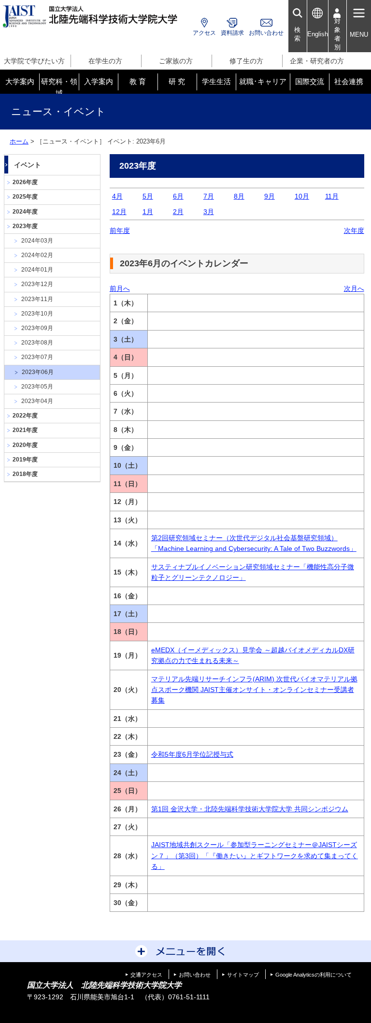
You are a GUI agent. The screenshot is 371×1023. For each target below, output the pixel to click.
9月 (269, 196)
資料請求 (232, 32)
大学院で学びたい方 (34, 61)
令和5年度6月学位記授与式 (192, 754)
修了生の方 (246, 61)
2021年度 (25, 430)
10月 (302, 196)
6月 (178, 196)
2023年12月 (37, 284)
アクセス (204, 32)
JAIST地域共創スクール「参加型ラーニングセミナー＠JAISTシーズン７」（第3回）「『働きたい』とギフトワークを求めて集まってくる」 (254, 855)
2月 (178, 212)
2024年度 (25, 211)
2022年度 (25, 415)
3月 (208, 212)
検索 (297, 34)
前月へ (120, 288)
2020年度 (25, 445)
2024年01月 (37, 269)
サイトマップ (243, 975)
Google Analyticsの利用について (313, 975)
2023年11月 (37, 299)
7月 (208, 196)
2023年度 (25, 226)
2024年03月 (37, 240)
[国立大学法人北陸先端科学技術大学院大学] (91, 16)
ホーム (19, 141)
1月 (148, 212)
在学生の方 (105, 61)
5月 (148, 196)
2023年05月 (37, 386)
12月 (119, 212)
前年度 (120, 230)
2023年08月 (37, 342)
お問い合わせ (266, 32)
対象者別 (337, 34)
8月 (239, 196)
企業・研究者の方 (317, 61)
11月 (332, 196)
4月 (117, 196)
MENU (359, 34)
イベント (27, 165)
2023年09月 (37, 328)
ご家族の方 (176, 61)
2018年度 (25, 474)
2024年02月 (37, 255)
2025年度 (25, 196)
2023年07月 (37, 357)
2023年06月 (38, 372)
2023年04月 (37, 401)
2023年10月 (37, 313)
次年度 (354, 230)
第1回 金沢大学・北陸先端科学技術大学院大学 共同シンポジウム (249, 809)
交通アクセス (146, 975)
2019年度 (25, 459)
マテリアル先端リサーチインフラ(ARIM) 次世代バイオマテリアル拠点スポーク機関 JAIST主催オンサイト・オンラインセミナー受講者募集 (254, 690)
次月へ (354, 288)
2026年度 (25, 182)
